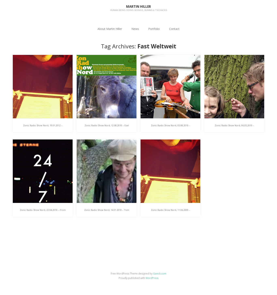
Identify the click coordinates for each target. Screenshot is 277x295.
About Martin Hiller (110, 29)
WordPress (152, 278)
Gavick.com (159, 273)
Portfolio (154, 29)
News (135, 29)
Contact (174, 29)
